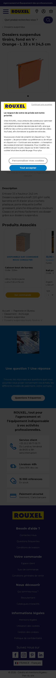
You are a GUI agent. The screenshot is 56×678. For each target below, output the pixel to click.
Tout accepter (28, 167)
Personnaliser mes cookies (28, 160)
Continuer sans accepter (41, 104)
